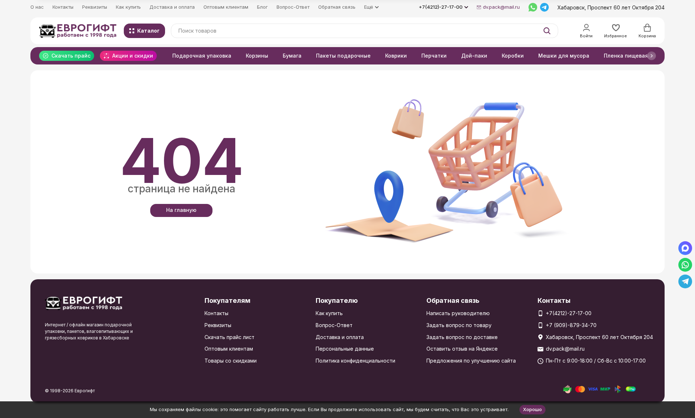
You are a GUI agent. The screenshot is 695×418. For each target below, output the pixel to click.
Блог (262, 7)
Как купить (128, 7)
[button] (651, 55)
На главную (181, 210)
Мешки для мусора (563, 56)
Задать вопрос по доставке (462, 337)
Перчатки (434, 56)
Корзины (257, 56)
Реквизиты (94, 7)
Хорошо (532, 409)
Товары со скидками (231, 361)
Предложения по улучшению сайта (471, 361)
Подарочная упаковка (201, 56)
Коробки (513, 56)
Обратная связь (336, 7)
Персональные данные (345, 349)
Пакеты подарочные (343, 56)
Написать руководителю (458, 313)
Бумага (292, 56)
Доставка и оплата (172, 7)
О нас (37, 7)
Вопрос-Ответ (293, 7)
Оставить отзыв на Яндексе (462, 349)
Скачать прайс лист (229, 337)
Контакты (62, 7)
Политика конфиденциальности (355, 361)
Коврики (396, 56)
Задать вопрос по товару (459, 325)
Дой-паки (474, 56)
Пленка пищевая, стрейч (637, 56)
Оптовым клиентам (225, 7)
